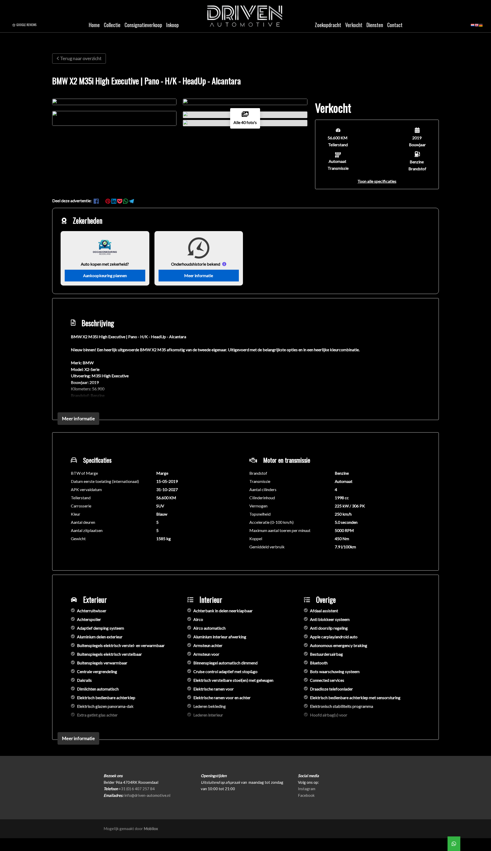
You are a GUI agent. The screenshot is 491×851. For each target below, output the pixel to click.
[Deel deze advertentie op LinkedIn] (114, 200)
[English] (477, 26)
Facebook (306, 795)
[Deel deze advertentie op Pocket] (120, 200)
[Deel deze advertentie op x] (102, 200)
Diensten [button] (374, 25)
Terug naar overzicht (81, 58)
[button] (377, 181)
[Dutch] (473, 26)
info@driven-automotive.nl (147, 795)
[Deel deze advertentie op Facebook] (96, 200)
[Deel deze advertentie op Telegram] (131, 200)
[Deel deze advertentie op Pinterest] (108, 200)
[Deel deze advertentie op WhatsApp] (126, 200)
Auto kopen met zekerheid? (105, 264)
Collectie (112, 25)
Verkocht (353, 25)
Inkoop (172, 25)
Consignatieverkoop (143, 25)
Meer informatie (198, 275)
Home (94, 25)
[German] (481, 26)
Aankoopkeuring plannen (105, 275)
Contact (395, 25)
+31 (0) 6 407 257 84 (137, 788)
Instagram (306, 788)
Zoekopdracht (328, 25)
